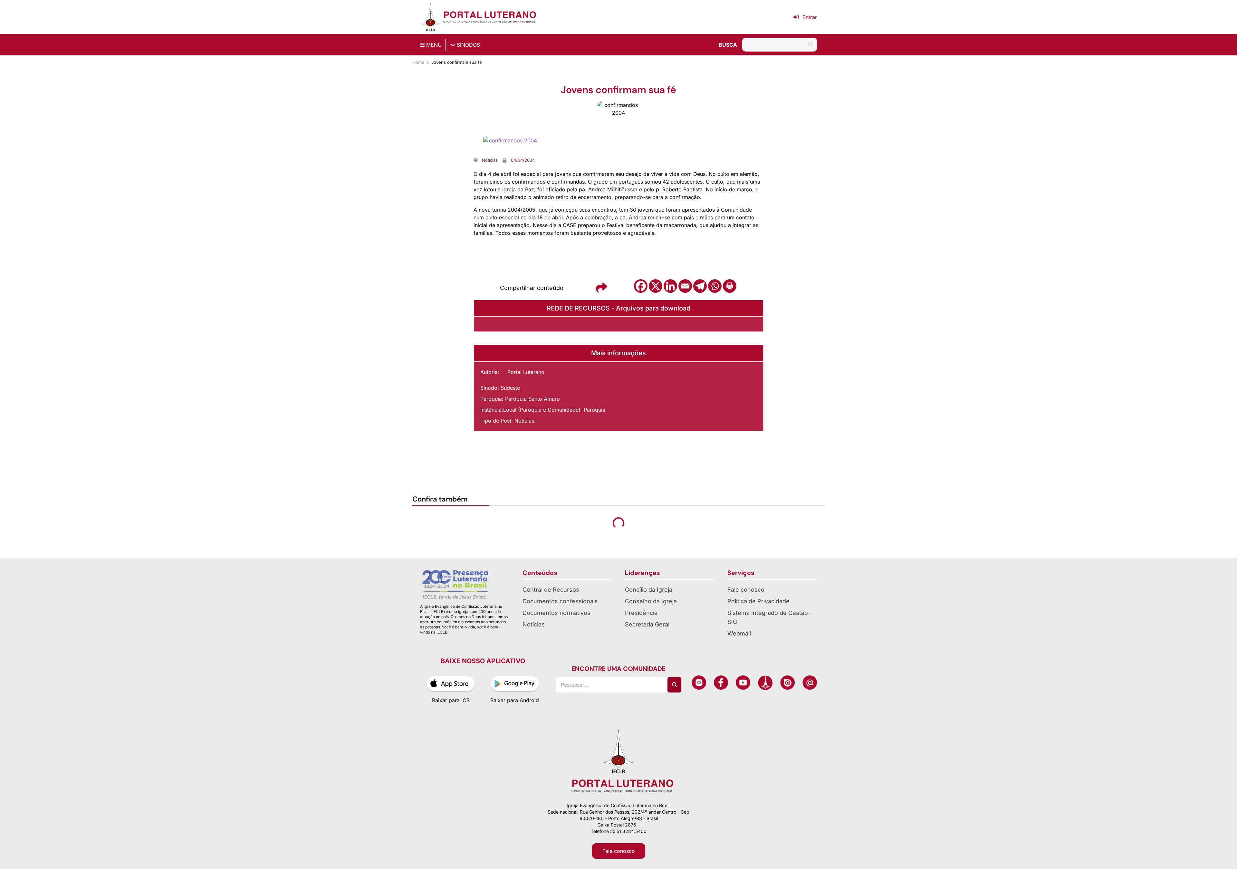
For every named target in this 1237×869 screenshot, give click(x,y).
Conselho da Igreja (651, 601)
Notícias (524, 420)
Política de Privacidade (758, 601)
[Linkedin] (670, 286)
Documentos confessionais (560, 601)
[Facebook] (640, 286)
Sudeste (510, 388)
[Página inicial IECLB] (430, 17)
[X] (655, 286)
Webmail (739, 633)
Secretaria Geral (647, 624)
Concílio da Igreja (648, 589)
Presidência (641, 612)
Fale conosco (745, 589)
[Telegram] (700, 286)
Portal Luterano (525, 372)
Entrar (809, 17)
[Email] (685, 286)
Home (418, 62)
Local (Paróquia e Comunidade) (541, 409)
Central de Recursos (551, 589)
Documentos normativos (556, 612)
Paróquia (594, 409)
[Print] (729, 286)
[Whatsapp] (715, 286)
